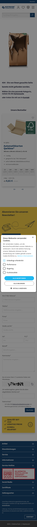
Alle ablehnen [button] (19, 283)
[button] (18, 288)
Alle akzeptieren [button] (19, 278)
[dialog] (18, 263)
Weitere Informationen (25, 256)
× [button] (33, 237)
